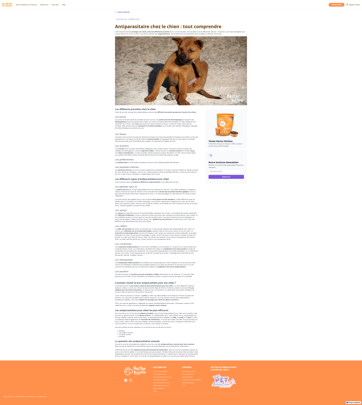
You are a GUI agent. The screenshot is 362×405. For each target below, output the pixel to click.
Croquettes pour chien (161, 383)
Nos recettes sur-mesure (162, 377)
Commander (336, 5)
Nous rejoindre (187, 377)
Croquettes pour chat (161, 385)
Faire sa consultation (160, 371)
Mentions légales (188, 383)
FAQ (154, 391)
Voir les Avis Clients (159, 380)
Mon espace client (159, 374)
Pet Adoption (30, 396)
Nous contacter (158, 388)
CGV (183, 385)
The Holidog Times (40, 396)
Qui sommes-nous (188, 371)
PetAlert (23, 396)
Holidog (17, 396)
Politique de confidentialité (191, 380)
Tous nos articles (188, 374)
